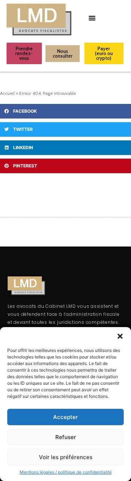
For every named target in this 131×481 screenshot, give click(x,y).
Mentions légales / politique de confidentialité (66, 472)
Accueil (7, 93)
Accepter (65, 417)
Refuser (65, 437)
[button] (120, 336)
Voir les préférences (65, 457)
